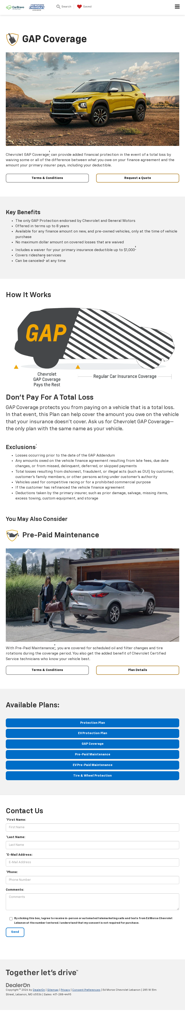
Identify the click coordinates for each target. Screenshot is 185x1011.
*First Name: (16, 819)
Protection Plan (92, 722)
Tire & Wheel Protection (92, 775)
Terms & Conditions (47, 178)
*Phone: (12, 872)
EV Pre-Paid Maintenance (92, 765)
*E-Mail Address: (19, 854)
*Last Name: (15, 837)
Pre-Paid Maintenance (92, 754)
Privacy (65, 990)
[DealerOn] (18, 985)
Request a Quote (137, 178)
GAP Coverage (93, 743)
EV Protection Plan (92, 733)
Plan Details (137, 670)
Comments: (15, 889)
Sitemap (53, 990)
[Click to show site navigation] (177, 7)
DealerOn (39, 990)
